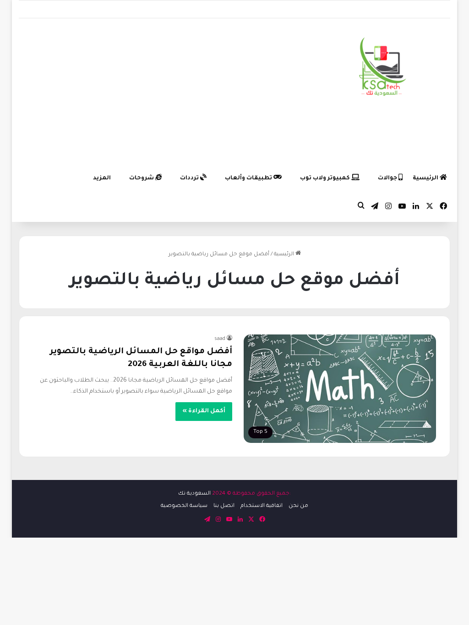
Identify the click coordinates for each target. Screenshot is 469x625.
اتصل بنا (223, 506)
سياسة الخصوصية (184, 506)
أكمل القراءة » (203, 411)
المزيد (102, 178)
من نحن (298, 506)
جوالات (388, 178)
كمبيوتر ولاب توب (325, 178)
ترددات (190, 178)
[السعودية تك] (383, 68)
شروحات (142, 178)
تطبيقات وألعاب (249, 178)
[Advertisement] (160, 91)
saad (219, 339)
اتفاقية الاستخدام (261, 506)
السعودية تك (194, 494)
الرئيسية (426, 178)
